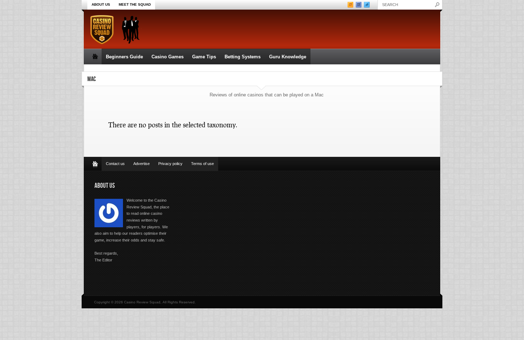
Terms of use (202, 163)
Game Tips (204, 56)
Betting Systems (243, 56)
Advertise (141, 163)
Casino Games (167, 56)
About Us (101, 4)
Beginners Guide (124, 56)
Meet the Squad (135, 4)
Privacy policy (170, 163)
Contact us (115, 163)
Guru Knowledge (287, 56)
